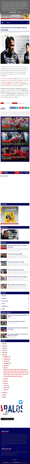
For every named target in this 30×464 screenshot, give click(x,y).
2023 (3, 350)
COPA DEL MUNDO (16, 32)
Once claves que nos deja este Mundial (15, 254)
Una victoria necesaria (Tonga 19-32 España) (16, 321)
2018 (3, 397)
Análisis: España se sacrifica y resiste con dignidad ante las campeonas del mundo (14, 157)
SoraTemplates (10, 462)
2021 (3, 355)
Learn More (12, 12)
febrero (6, 387)
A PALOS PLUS (4, 295)
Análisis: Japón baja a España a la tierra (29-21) (11, 129)
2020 (3, 392)
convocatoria (9, 78)
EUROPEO (3, 303)
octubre (6, 361)
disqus (21, 172)
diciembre (6, 356)
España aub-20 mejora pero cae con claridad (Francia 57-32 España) (18, 328)
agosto (5, 365)
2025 (3, 346)
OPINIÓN (3, 309)
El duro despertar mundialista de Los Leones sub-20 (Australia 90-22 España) (18, 334)
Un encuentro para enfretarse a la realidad (16, 262)
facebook (27, 172)
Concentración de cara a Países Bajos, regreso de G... (16, 374)
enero (5, 390)
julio (5, 368)
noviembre (6, 359)
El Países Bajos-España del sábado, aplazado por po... (16, 372)
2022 (3, 352)
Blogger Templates (23, 462)
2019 (3, 395)
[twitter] (15, 460)
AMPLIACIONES (4, 298)
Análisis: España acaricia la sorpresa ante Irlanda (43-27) (13, 144)
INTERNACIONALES (5, 306)
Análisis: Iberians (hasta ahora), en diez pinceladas (17, 276)
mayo (5, 381)
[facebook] (13, 460)
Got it (19, 12)
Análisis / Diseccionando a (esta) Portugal (16, 270)
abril (5, 383)
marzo (5, 385)
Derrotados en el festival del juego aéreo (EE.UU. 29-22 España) (18, 315)
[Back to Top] (17, 460)
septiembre (6, 363)
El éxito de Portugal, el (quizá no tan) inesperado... (15, 369)
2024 (3, 348)
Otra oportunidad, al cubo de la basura (12, 376)
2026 (3, 344)
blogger (17, 172)
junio (5, 379)
